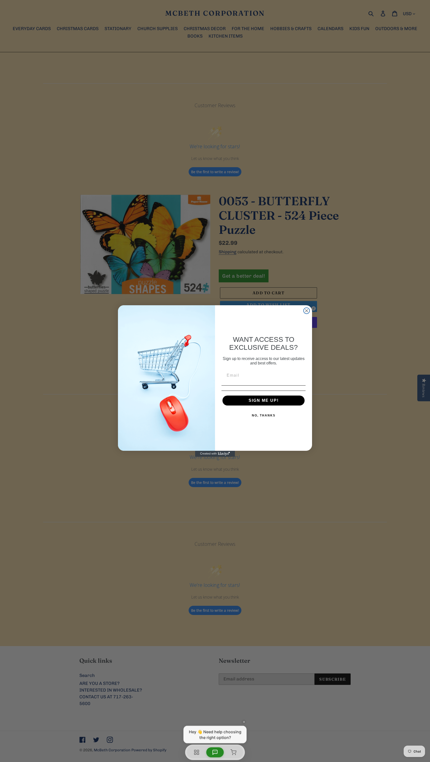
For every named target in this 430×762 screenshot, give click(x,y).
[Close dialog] (307, 311)
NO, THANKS (263, 415)
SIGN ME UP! (264, 400)
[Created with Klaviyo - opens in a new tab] (215, 454)
